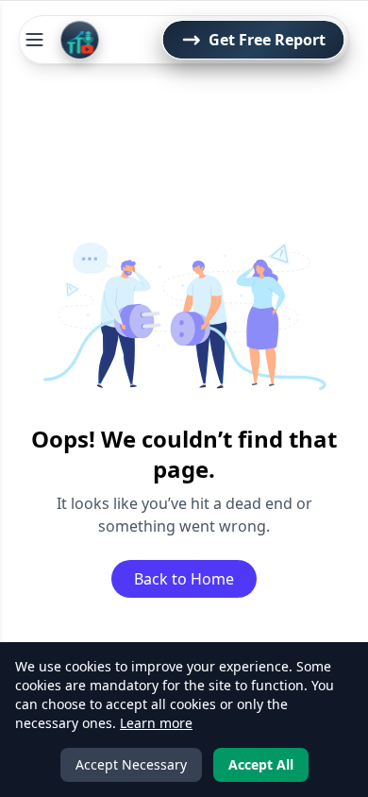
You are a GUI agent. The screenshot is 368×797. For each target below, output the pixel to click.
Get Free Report (267, 39)
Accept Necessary (131, 764)
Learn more (156, 723)
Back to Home (184, 578)
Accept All (260, 764)
